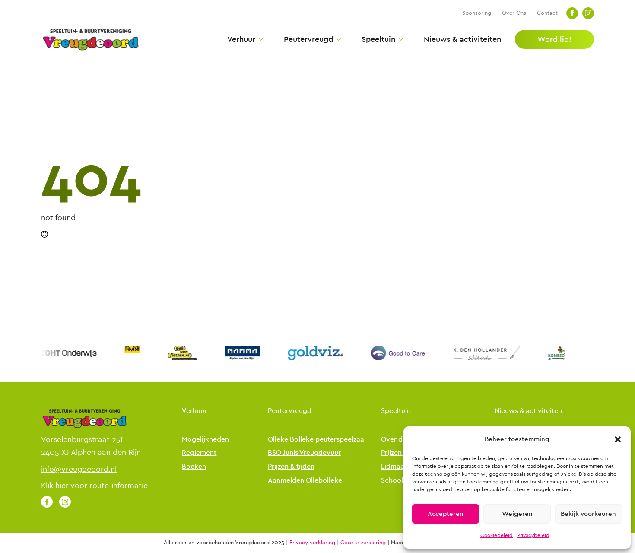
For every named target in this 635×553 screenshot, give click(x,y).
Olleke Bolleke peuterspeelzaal (317, 439)
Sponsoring (476, 13)
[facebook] (572, 13)
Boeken (194, 467)
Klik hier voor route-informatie (94, 485)
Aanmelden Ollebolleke (305, 480)
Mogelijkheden (205, 439)
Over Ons (514, 13)
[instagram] (588, 13)
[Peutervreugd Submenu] (337, 39)
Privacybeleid (533, 535)
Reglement (199, 453)
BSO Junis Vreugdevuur (304, 453)
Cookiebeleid (496, 535)
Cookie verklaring (363, 542)
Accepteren (446, 514)
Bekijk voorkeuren (588, 514)
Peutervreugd (308, 39)
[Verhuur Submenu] (259, 39)
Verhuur (241, 39)
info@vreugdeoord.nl (79, 469)
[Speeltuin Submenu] (399, 39)
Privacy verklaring (312, 542)
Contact (547, 13)
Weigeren (517, 514)
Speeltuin (378, 39)
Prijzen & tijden (291, 467)
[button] (617, 439)
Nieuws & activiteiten (462, 39)
